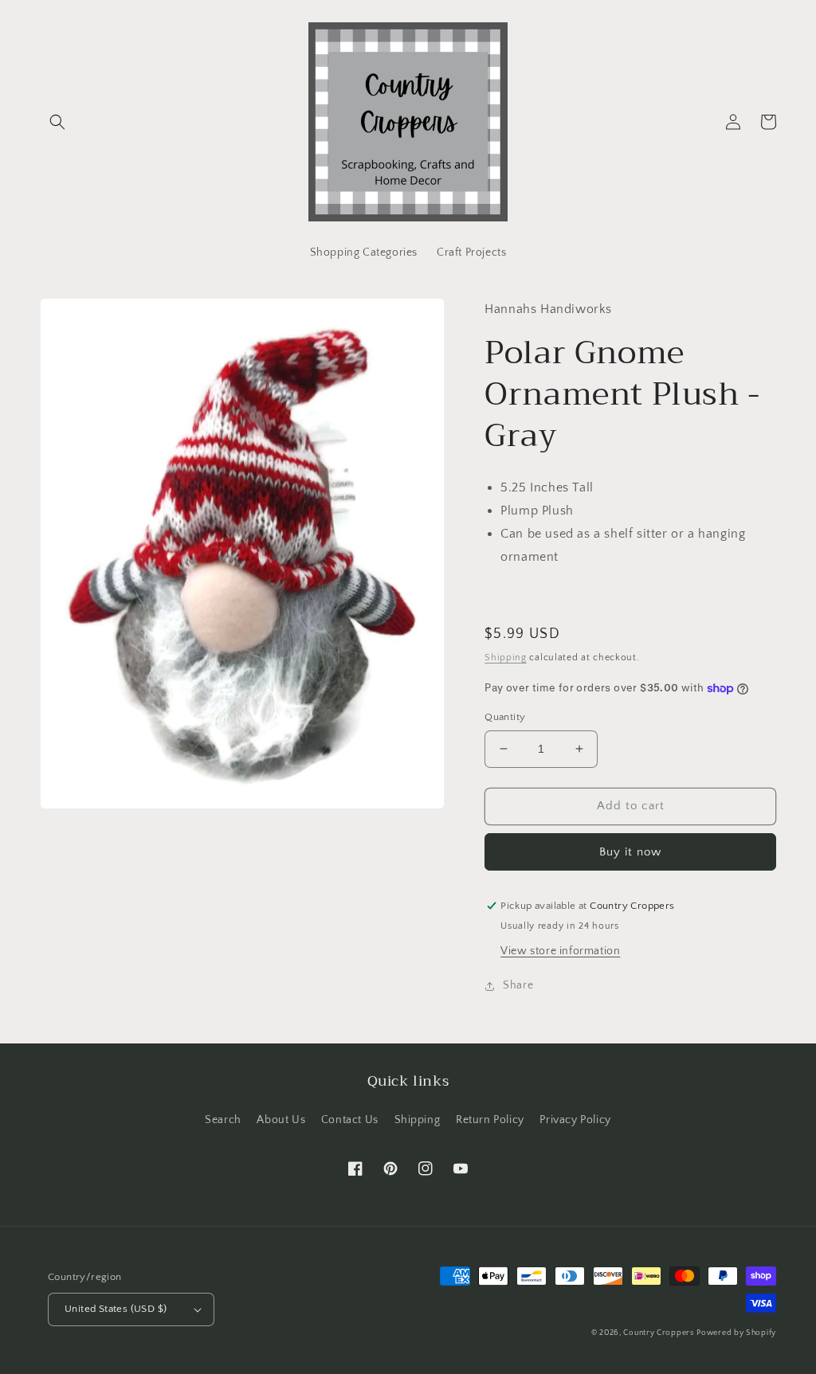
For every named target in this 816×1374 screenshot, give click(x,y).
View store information (560, 951)
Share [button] (518, 985)
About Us (281, 1120)
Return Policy (490, 1120)
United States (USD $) (116, 1308)
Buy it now (630, 852)
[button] (57, 121)
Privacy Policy (574, 1120)
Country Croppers (658, 1333)
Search (223, 1120)
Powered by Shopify (736, 1333)
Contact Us (350, 1120)
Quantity (504, 716)
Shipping (505, 657)
